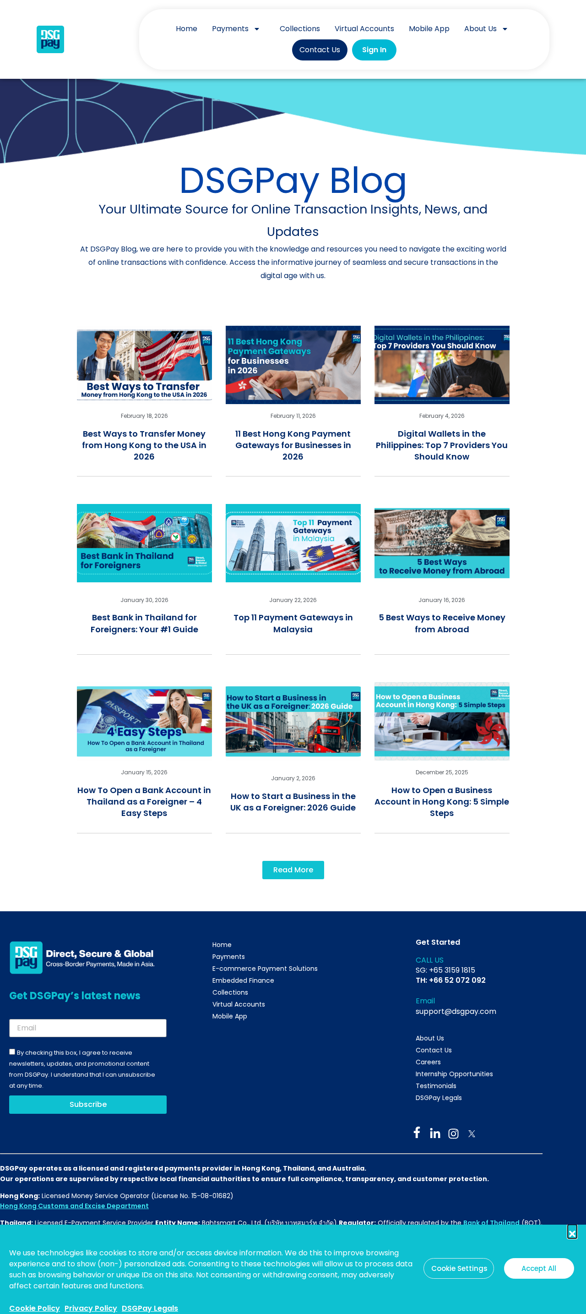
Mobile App (429, 28)
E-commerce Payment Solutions (265, 968)
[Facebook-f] (417, 1132)
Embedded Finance (243, 980)
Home (186, 28)
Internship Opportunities (454, 1074)
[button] (572, 1229)
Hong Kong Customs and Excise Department (74, 1205)
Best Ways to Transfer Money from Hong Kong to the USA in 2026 (144, 445)
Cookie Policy (34, 1308)
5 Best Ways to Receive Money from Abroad (442, 623)
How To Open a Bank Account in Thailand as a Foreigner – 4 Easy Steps (144, 801)
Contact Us (319, 49)
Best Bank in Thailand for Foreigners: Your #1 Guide (144, 623)
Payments (230, 28)
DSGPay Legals (150, 1308)
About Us (480, 28)
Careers (428, 1062)
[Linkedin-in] (435, 1133)
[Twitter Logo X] (471, 1133)
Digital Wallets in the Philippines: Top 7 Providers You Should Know (442, 445)
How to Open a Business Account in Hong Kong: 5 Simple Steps (441, 801)
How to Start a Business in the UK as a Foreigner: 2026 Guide (293, 801)
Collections (300, 28)
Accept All (538, 1268)
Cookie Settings (459, 1268)
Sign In (374, 49)
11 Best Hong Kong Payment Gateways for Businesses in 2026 (293, 445)
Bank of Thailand (491, 1222)
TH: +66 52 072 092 (451, 980)
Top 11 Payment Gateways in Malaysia (293, 623)
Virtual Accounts (364, 28)
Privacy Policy (91, 1308)
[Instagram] (453, 1133)
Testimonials (436, 1085)
